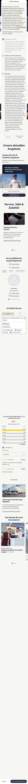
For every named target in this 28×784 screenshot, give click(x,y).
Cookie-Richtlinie (21, 27)
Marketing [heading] (7, 73)
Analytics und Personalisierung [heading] (13, 55)
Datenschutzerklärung (13, 29)
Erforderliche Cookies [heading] (10, 39)
